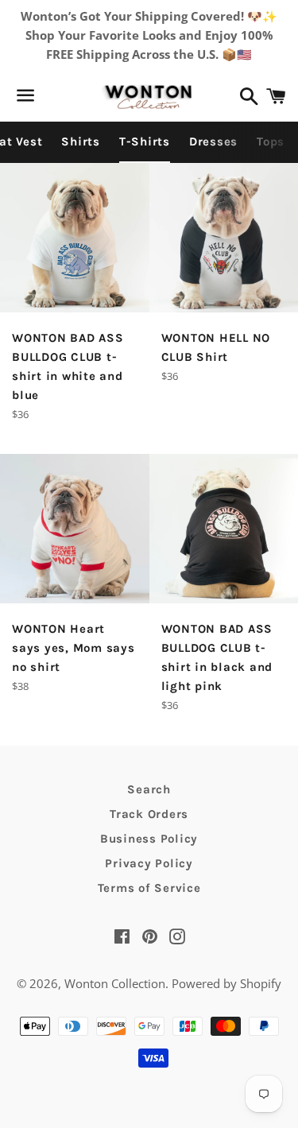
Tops (270, 141)
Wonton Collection (114, 983)
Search (149, 789)
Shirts (80, 141)
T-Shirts (144, 141)
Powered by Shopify (226, 983)
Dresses (213, 141)
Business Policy (149, 838)
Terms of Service (149, 888)
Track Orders (149, 814)
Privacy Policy (149, 863)
